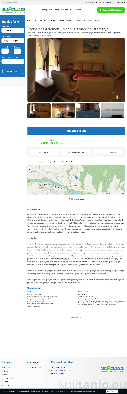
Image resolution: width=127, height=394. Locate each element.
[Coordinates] (76, 177)
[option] (40, 110)
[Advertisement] (63, 342)
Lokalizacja (5, 26)
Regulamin (65, 10)
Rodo (72, 10)
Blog (57, 10)
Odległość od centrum (9, 57)
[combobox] (12, 30)
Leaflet (119, 194)
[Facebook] (80, 2)
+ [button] (29, 167)
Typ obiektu (5, 37)
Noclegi (44, 10)
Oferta (78, 10)
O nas (51, 10)
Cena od (4, 47)
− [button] (29, 169)
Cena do (17, 47)
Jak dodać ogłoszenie (37, 367)
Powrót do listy (76, 317)
